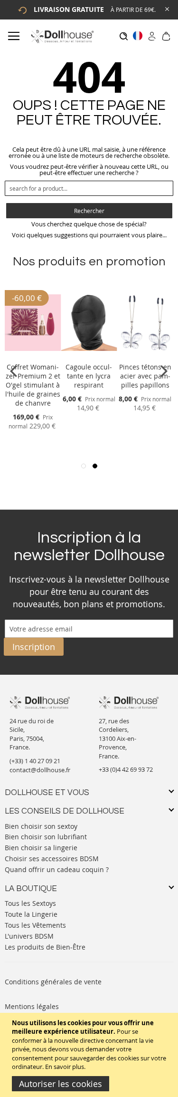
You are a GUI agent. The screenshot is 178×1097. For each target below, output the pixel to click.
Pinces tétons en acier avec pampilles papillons (145, 375)
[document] (90, 1055)
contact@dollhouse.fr (39, 770)
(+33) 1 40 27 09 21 (34, 761)
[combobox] (89, 188)
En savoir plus (64, 1066)
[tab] (89, 792)
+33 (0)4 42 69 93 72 (126, 769)
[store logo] (62, 36)
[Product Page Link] (33, 355)
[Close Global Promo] (166, 8)
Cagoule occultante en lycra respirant (89, 375)
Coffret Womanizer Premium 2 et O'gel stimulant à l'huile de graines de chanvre (32, 385)
